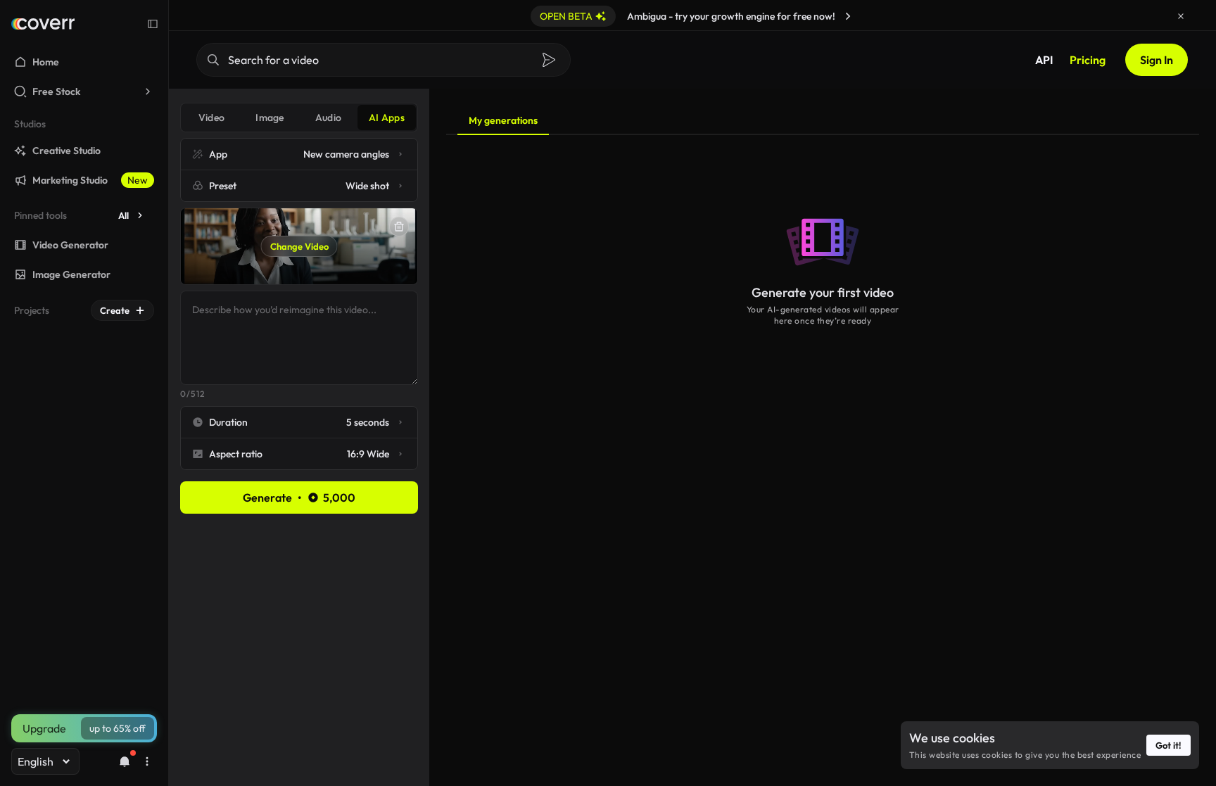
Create (114, 310)
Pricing (1088, 60)
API (1044, 60)
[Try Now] (848, 16)
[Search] (549, 59)
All (123, 215)
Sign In (1156, 60)
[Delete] (399, 226)
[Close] (1181, 16)
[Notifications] (124, 761)
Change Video (299, 246)
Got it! (1168, 745)
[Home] (43, 24)
